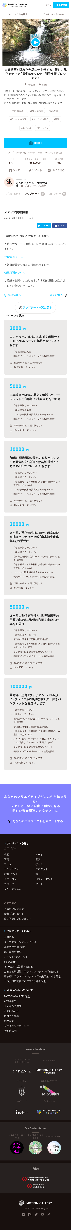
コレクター (57, 193)
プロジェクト (13, 193)
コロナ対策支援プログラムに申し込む (25, 981)
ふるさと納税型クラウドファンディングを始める (31, 971)
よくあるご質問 (12, 1006)
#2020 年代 (10, 1001)
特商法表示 (10, 1030)
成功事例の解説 (12, 952)
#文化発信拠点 (36, 110)
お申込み (9, 937)
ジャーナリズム (12, 889)
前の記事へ (14, 295)
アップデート (34, 193)
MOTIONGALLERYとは (17, 996)
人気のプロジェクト (15, 909)
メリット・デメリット (16, 956)
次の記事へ (57, 295)
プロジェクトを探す (17, 14)
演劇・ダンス (11, 874)
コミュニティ (11, 869)
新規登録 (63, 4)
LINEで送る (58, 170)
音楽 (38, 859)
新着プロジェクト (14, 913)
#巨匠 (56, 119)
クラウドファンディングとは (20, 942)
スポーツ (9, 884)
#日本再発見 (17, 110)
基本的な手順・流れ (14, 947)
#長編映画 (53, 110)
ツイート (37, 170)
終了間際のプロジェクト (17, 918)
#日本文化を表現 (18, 119)
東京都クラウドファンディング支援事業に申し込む (32, 976)
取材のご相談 (11, 1016)
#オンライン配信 (40, 119)
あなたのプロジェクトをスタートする (38, 821)
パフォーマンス (44, 879)
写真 (6, 859)
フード (39, 884)
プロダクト (42, 869)
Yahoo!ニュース (13, 257)
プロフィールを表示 (35, 185)
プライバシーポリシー (16, 1025)
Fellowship (10, 961)
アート (39, 854)
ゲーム (39, 864)
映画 (44, 84)
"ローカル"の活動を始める (18, 966)
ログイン (48, 4)
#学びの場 (26, 127)
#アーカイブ (42, 127)
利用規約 (9, 1021)
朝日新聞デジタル (14, 272)
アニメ (8, 864)
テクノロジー (11, 879)
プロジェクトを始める (53, 14)
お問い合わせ (11, 1011)
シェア (16, 170)
